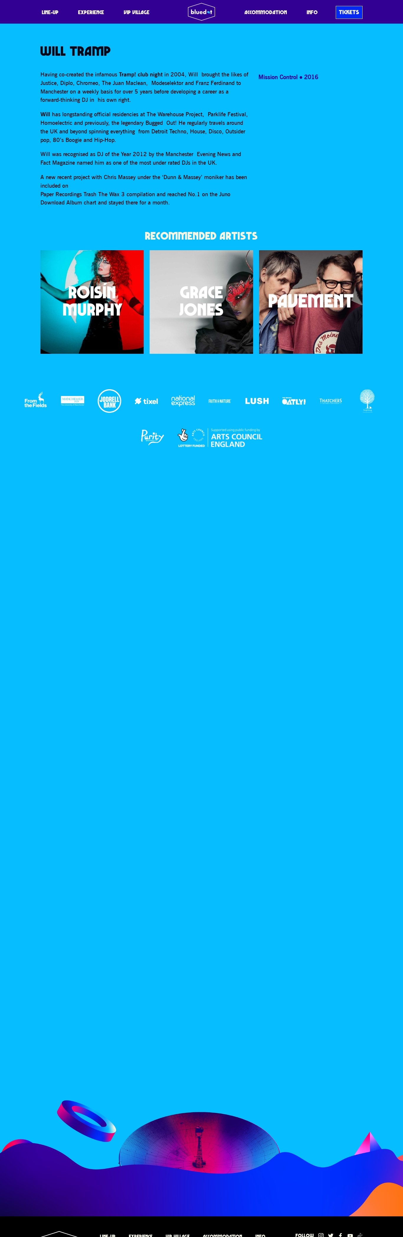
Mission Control (278, 77)
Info (312, 12)
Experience (91, 12)
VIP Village (137, 12)
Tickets (349, 12)
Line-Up (50, 12)
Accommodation (266, 12)
